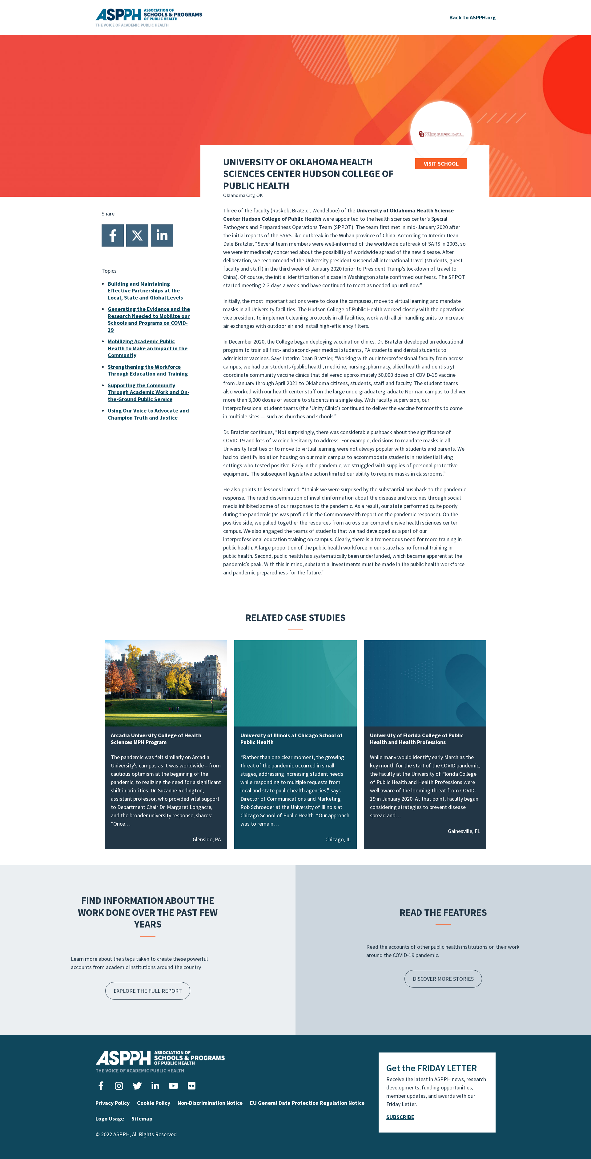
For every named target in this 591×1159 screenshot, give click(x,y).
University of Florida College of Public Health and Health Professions (417, 738)
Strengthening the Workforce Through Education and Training (148, 370)
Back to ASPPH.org (472, 17)
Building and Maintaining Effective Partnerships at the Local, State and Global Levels (145, 290)
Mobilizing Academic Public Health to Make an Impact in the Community (147, 348)
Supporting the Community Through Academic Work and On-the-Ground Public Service (148, 392)
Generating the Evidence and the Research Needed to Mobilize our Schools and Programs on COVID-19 (149, 319)
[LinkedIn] (162, 235)
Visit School (441, 163)
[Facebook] (113, 235)
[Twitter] (137, 235)
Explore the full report (148, 990)
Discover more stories (443, 978)
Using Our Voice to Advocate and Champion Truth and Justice (148, 414)
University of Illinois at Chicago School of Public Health (291, 738)
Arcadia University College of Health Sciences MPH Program (156, 738)
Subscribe (400, 1117)
